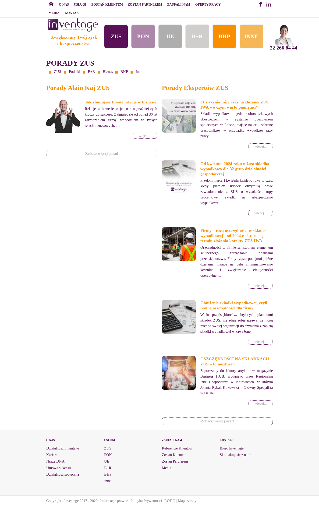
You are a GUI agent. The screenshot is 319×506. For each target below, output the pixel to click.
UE (170, 36)
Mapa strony (187, 501)
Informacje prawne (114, 501)
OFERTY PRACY (208, 4)
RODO (169, 501)
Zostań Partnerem (145, 4)
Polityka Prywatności (146, 501)
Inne (139, 72)
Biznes (108, 72)
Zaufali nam (178, 4)
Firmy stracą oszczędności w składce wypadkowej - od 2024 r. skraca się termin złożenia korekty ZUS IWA (233, 235)
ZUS (116, 36)
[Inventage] (72, 30)
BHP (224, 36)
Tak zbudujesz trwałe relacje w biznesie (120, 102)
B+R (197, 36)
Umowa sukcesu (58, 468)
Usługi (80, 4)
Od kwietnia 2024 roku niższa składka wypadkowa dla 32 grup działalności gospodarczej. (234, 168)
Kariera (51, 455)
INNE (251, 36)
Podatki (74, 72)
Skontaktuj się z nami (235, 455)
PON (143, 36)
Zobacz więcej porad (101, 154)
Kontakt (73, 13)
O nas (64, 4)
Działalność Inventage (62, 448)
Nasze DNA (55, 461)
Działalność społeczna (62, 474)
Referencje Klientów (177, 448)
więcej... (145, 136)
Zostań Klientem (107, 4)
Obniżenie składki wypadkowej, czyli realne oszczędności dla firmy (233, 305)
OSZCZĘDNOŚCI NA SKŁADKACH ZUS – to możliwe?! (234, 361)
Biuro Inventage (232, 448)
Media (54, 13)
